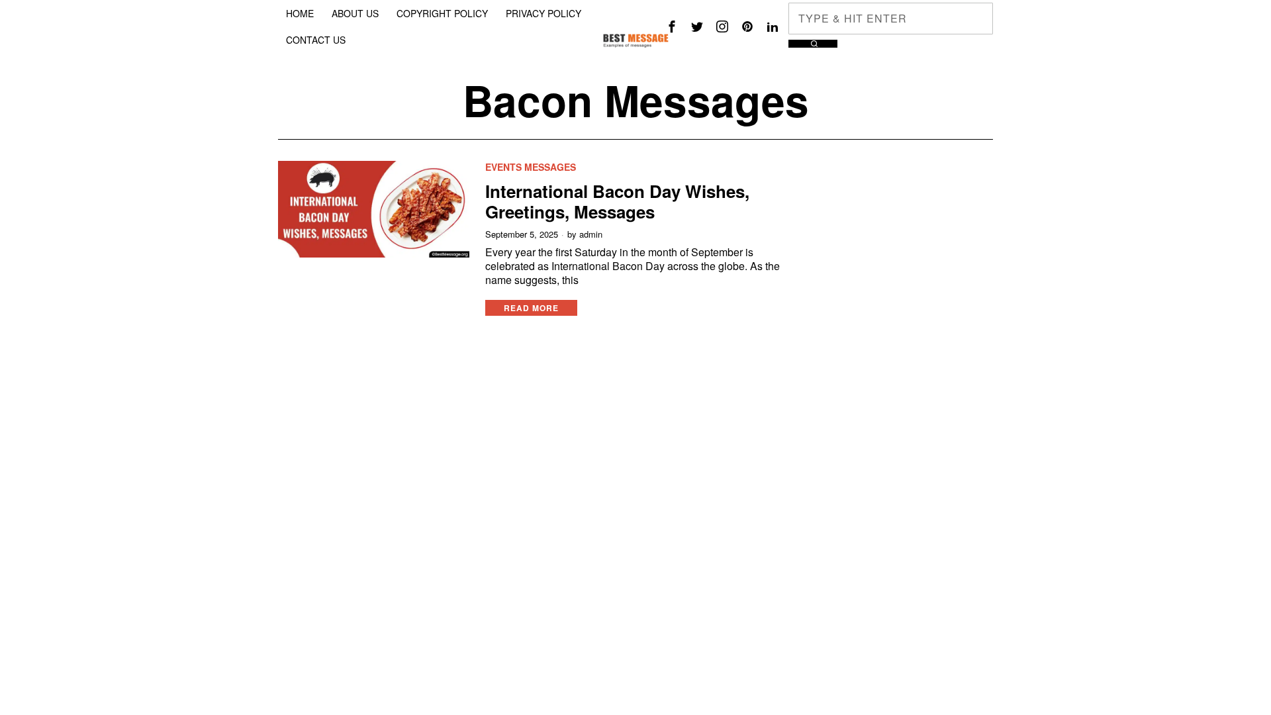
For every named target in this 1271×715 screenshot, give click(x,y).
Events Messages (530, 167)
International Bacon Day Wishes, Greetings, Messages (617, 201)
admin (590, 234)
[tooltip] (672, 26)
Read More (531, 308)
